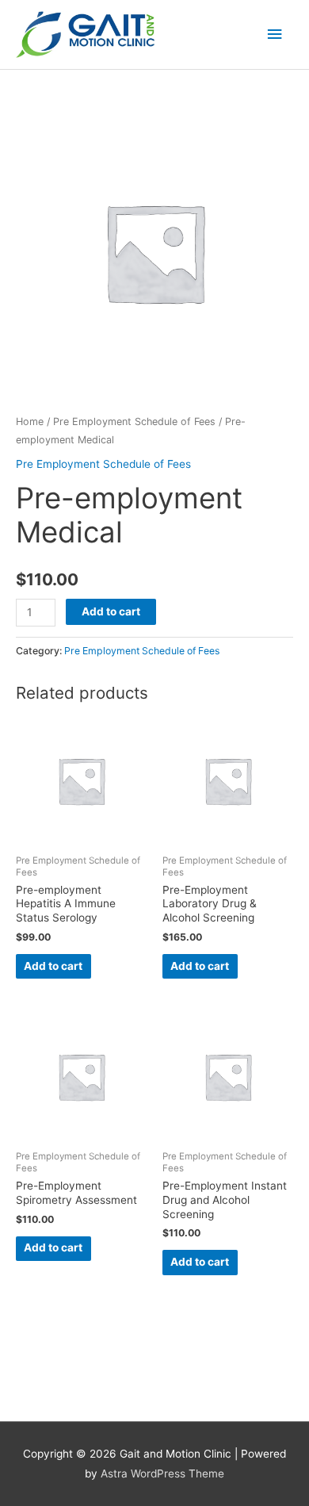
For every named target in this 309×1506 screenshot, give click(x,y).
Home (30, 421)
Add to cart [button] (53, 966)
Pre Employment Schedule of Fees (134, 421)
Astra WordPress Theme (162, 1473)
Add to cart (111, 611)
